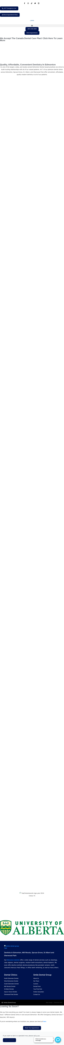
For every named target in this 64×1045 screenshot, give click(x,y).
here (44, 1021)
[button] (32, 25)
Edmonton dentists (13, 960)
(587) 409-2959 (9, 1040)
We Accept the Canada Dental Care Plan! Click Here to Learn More (31, 39)
